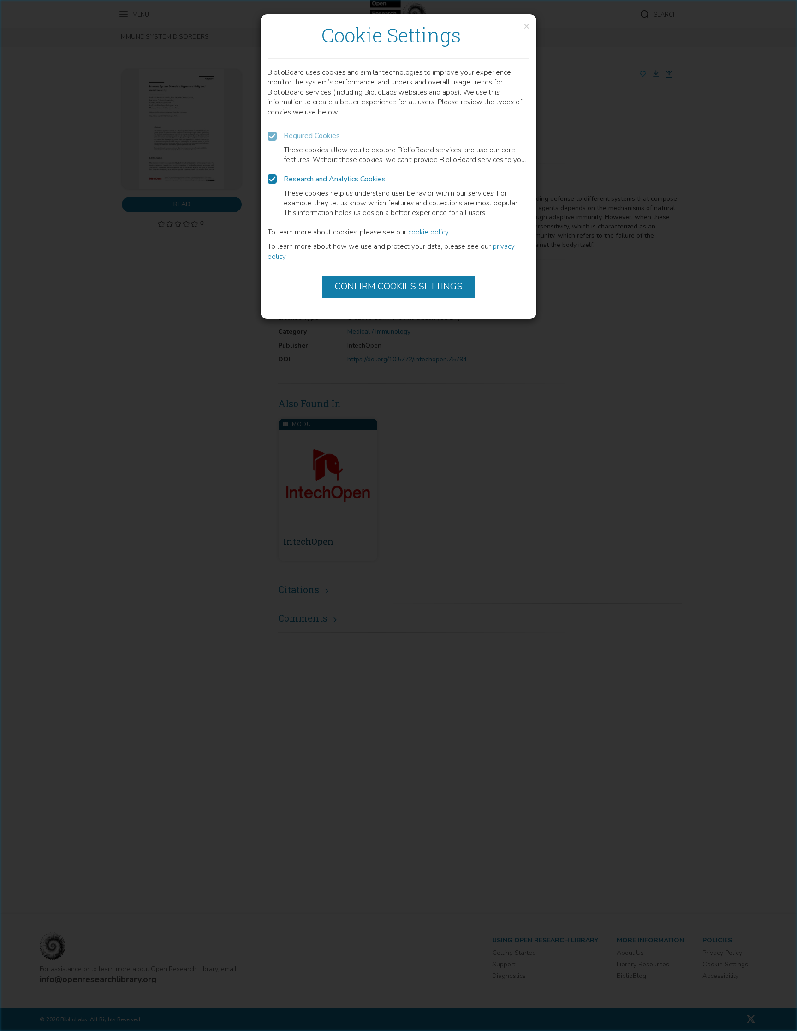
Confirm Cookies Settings (399, 286)
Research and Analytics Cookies (335, 179)
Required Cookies (312, 136)
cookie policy (428, 232)
